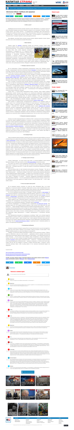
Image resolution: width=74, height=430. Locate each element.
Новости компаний (50, 421)
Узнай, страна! (29, 5)
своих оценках (45, 192)
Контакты (60, 423)
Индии (18, 8)
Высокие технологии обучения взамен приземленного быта (18, 254)
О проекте (60, 419)
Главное (9, 5)
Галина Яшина (12, 267)
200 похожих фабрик (31, 162)
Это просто (12, 239)
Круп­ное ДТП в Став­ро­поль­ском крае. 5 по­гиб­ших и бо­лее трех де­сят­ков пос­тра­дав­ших (59, 31)
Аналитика (15, 5)
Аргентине (31, 8)
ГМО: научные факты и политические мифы (14, 252)
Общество (22, 5)
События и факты (17, 420)
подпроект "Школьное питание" (31, 84)
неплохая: (20, 45)
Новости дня (55, 12)
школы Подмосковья (11, 140)
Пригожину (33, 70)
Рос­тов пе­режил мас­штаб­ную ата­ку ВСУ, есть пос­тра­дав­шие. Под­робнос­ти (59, 76)
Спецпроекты (36, 5)
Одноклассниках (31, 258)
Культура (38, 420)
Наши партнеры (61, 421)
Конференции (39, 419)
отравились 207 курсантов (44, 105)
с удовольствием (13, 196)
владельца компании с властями (18, 75)
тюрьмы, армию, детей (38, 100)
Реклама (60, 422)
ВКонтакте (22, 258)
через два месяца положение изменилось (14, 126)
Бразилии (25, 8)
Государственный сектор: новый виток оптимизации (16, 255)
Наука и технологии (29, 421)
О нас (42, 5)
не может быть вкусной (42, 203)
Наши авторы (61, 420)
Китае (21, 8)
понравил (8, 195)
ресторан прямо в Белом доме (12, 77)
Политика (27, 420)
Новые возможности (29, 422)
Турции (35, 8)
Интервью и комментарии (45, 376)
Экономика (18, 376)
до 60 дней (36, 202)
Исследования (28, 423)
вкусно (43, 195)
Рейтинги (49, 422)
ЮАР (28, 8)
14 (14, 13)
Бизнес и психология (40, 421)
